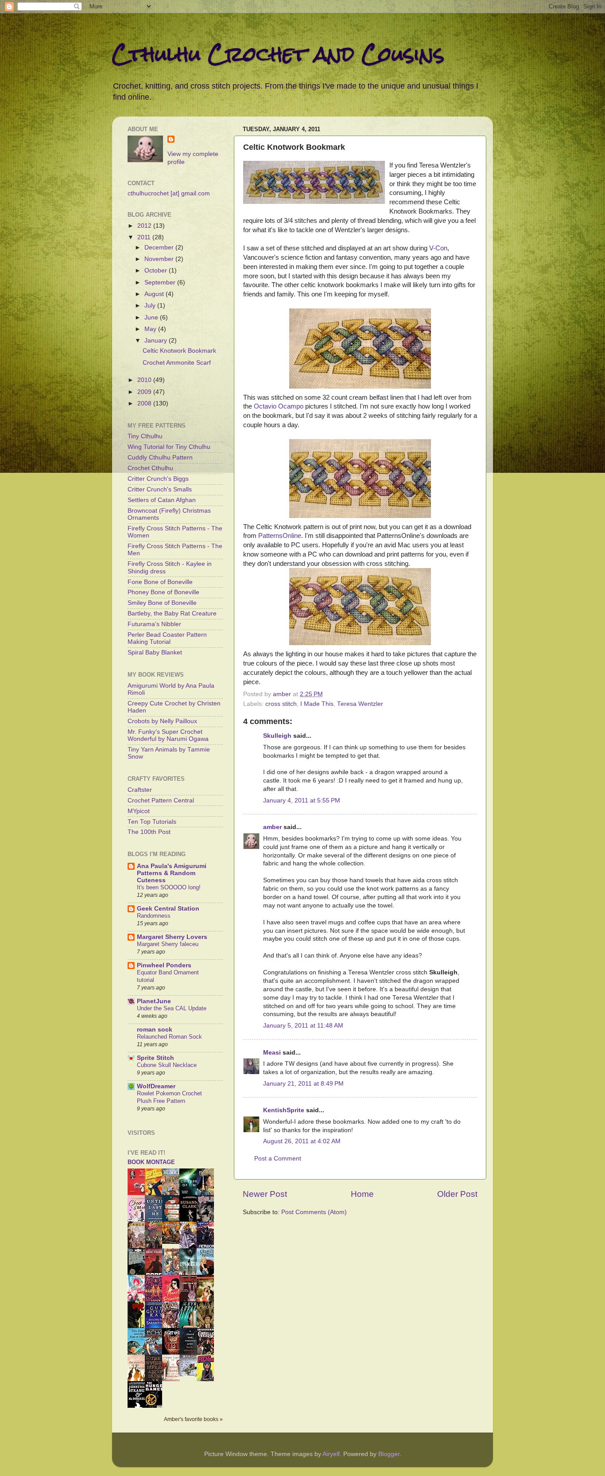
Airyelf (331, 1454)
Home (362, 1194)
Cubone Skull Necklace (167, 1065)
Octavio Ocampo (278, 406)
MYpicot (139, 811)
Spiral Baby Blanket (155, 652)
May (151, 329)
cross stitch (281, 704)
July (150, 305)
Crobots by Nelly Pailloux (162, 721)
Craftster (140, 790)
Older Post (457, 1194)
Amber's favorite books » (193, 1419)
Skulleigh (277, 735)
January (156, 340)
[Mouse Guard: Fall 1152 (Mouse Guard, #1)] (173, 1241)
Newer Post (265, 1194)
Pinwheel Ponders (164, 965)
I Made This (317, 704)
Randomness (154, 915)
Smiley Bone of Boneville (162, 603)
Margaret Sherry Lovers (172, 937)
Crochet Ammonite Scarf (177, 362)
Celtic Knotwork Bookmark (179, 350)
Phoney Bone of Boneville (163, 592)
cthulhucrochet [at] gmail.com (169, 193)
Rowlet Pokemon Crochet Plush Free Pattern (169, 1097)
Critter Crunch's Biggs (158, 478)
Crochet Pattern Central (161, 800)
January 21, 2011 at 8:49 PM (303, 1083)
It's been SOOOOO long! (169, 887)
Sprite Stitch (155, 1058)
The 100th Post (149, 832)
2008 (145, 403)
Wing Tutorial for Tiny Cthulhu (169, 447)
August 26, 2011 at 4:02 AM (302, 1141)
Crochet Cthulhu (150, 468)
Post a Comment (277, 1158)
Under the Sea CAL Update (171, 1008)
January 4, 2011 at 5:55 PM (301, 800)
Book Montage (151, 1162)
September (160, 282)
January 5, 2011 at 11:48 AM (303, 1025)
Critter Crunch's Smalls (160, 489)
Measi (272, 1052)
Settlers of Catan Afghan (162, 500)
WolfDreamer (156, 1086)
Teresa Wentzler (360, 704)
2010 (145, 380)
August (155, 294)
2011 (144, 237)
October (156, 270)
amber (272, 827)
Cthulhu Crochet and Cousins (278, 54)
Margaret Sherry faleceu (167, 944)
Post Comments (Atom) (314, 1212)
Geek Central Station (168, 908)
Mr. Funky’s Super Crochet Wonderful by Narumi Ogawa (168, 735)
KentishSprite (283, 1110)
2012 (145, 225)
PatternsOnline (279, 535)
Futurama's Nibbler (154, 624)
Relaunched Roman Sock (169, 1036)
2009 (145, 392)
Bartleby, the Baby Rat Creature (172, 613)
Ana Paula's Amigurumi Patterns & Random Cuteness (171, 873)
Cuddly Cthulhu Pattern (160, 457)
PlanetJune (154, 1001)
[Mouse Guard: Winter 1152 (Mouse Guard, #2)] (190, 1374)
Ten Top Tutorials (152, 821)
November (159, 259)
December (159, 247)
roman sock (154, 1029)
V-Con (438, 248)
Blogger (388, 1454)
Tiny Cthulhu (145, 436)
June (152, 317)
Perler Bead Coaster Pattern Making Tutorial (167, 638)
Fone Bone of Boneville (160, 582)
